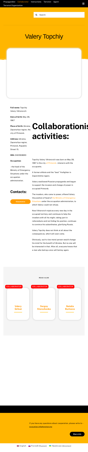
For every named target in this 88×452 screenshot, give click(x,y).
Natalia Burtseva (70, 307)
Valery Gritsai (18, 307)
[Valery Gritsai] (18, 293)
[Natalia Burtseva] (70, 293)
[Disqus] (44, 367)
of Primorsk (51, 163)
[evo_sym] (9, 423)
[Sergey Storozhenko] (44, 293)
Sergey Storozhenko (44, 307)
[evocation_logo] (13, 13)
